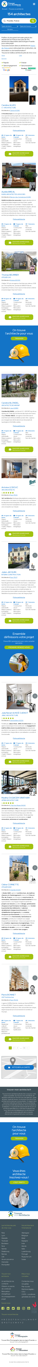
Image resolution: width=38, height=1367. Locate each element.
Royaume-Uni (26, 1257)
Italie (23, 1249)
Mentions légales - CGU (28, 1290)
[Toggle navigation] (34, 4)
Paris (3, 1233)
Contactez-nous (27, 1281)
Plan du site (26, 1286)
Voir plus (10, 29)
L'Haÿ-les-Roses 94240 (18, 805)
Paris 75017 (13, 577)
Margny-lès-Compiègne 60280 (20, 197)
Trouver (19, 338)
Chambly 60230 (15, 890)
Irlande (24, 1246)
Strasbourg (5, 1251)
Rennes (4, 1254)
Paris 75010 (14, 495)
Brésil (23, 1238)
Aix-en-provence (8, 1259)
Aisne (3, 55)
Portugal (25, 1254)
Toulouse (5, 1241)
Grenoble (5, 1262)
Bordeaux (5, 1243)
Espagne (25, 1241)
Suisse (24, 1259)
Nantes (4, 1249)
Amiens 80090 (15, 280)
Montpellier (6, 1265)
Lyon (3, 1235)
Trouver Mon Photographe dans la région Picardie (18, 1340)
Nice (3, 1246)
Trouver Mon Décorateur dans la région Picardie (18, 1354)
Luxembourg (26, 1251)
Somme (4, 58)
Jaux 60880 (14, 408)
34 (24, 1048)
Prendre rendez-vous (19, 647)
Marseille (4, 1238)
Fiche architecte (19, 130)
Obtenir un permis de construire (8, 1287)
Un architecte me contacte (8, 1282)
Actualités (25, 1284)
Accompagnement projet (8, 1297)
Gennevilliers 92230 (16, 720)
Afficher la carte (21, 1067)
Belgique (25, 1235)
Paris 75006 (14, 1000)
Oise (20, 55)
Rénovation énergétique (6, 1292)
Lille (3, 1257)
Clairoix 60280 (15, 110)
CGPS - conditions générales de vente (28, 1295)
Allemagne (25, 1233)
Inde (23, 1243)
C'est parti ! (19, 1182)
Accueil (4, 9)
